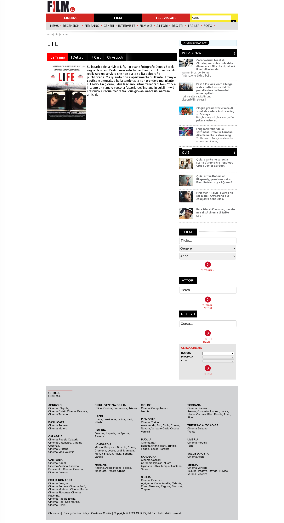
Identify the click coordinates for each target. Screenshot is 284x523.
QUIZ (185, 152)
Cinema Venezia (197, 467)
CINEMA (70, 18)
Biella (166, 425)
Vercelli (145, 431)
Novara (145, 428)
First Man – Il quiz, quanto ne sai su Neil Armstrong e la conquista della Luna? (214, 195)
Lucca (224, 411)
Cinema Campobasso (154, 408)
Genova (99, 433)
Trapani (145, 489)
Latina (121, 419)
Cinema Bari (148, 442)
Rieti (129, 419)
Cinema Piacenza (59, 492)
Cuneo (175, 425)
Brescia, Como (126, 447)
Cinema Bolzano (197, 428)
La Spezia (123, 433)
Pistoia (218, 414)
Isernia (145, 411)
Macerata (100, 470)
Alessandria (148, 425)
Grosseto (203, 411)
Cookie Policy (80, 513)
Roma (98, 419)
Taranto (164, 448)
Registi (177, 25)
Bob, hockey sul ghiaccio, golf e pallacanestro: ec (215, 119)
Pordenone (120, 408)
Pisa (210, 414)
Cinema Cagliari (151, 459)
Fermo (127, 467)
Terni (190, 445)
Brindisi (172, 445)
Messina (154, 486)
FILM (118, 18)
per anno (91, 25)
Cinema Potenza (58, 425)
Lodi (119, 450)
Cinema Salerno (58, 472)
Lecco (111, 450)
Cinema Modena (58, 489)
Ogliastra (146, 466)
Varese (99, 456)
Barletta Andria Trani (153, 445)
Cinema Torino (150, 422)
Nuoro (167, 462)
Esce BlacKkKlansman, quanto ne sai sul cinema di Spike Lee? (215, 212)
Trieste (133, 408)
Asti (159, 425)
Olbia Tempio (162, 466)
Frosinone (110, 419)
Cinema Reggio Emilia (61, 498)
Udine (98, 408)
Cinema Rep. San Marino (63, 501)
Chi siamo (54, 513)
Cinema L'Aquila (58, 408)
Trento (191, 431)
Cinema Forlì (77, 486)
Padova (202, 470)
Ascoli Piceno (113, 467)
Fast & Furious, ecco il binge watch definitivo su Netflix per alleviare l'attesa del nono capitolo (214, 89)
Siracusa (177, 486)
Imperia (110, 433)
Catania (176, 483)
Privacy (67, 513)
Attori (162, 25)
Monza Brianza (104, 453)
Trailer (193, 25)
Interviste (126, 25)
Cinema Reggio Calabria (63, 439)
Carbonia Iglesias (151, 462)
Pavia (118, 453)
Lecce (154, 448)
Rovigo (213, 470)
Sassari (145, 469)
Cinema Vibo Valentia (61, 451)
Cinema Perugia (197, 442)
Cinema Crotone (58, 448)
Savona (99, 436)
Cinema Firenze (197, 408)
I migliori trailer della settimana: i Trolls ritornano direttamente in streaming (214, 132)
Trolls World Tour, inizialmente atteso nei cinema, (214, 140)
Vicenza (202, 473)
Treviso (223, 470)
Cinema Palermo (151, 480)
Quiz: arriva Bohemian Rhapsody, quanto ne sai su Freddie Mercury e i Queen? (214, 179)
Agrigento (147, 483)
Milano (99, 447)
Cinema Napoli (57, 462)
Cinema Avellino (58, 466)
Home (50, 34)
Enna (144, 486)
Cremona (100, 450)
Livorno (214, 411)
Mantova (128, 450)
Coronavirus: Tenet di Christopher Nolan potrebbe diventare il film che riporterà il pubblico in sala (215, 65)
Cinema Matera (57, 428)
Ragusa (165, 486)
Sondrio (127, 453)
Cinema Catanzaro (59, 442)
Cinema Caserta (73, 469)
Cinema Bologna (58, 483)
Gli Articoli (115, 57)
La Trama (57, 57)
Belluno (191, 470)
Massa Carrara (196, 414)
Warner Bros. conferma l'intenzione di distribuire (196, 74)
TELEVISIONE (165, 18)
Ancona (99, 467)
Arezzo (191, 411)
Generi (109, 25)
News (54, 25)
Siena (190, 417)
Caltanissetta (162, 483)
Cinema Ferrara (58, 486)
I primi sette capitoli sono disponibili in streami (196, 98)
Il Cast (96, 57)
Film (56, 34)
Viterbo (99, 422)
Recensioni (71, 25)
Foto (208, 25)
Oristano (176, 466)
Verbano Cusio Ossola (165, 428)
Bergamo (110, 447)
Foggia (145, 448)
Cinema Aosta (195, 456)
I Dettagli (78, 57)
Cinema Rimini (57, 504)
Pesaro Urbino (116, 470)
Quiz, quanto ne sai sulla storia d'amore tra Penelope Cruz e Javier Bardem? (214, 162)
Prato (227, 414)
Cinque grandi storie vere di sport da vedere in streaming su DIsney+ (215, 111)
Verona (191, 473)
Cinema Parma (79, 489)
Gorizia (107, 408)
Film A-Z (146, 25)
